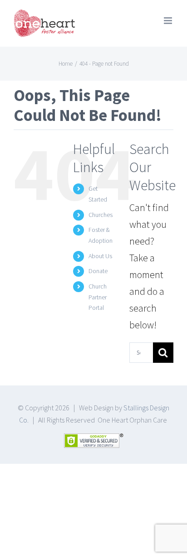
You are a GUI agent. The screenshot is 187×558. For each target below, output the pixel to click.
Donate (98, 271)
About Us (100, 256)
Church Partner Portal (98, 297)
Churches (101, 215)
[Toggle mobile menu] (168, 20)
